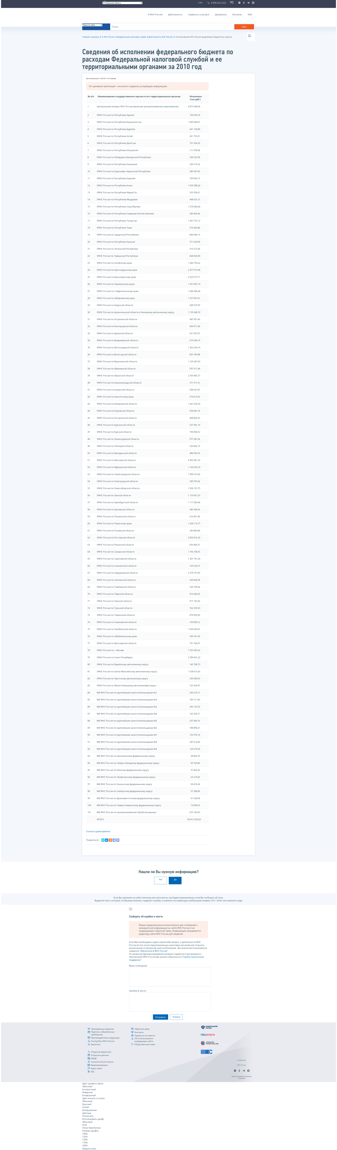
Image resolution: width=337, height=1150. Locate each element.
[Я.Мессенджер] (103, 840)
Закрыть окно (89, 1148)
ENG (250, 14)
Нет (160, 879)
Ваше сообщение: (138, 965)
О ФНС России (155, 14)
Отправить (160, 1017)
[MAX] (117, 840)
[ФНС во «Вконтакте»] (239, 3)
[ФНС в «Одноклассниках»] (244, 3)
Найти (244, 27)
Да (175, 879)
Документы (221, 14)
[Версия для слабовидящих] (201, 2)
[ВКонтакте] (106, 840)
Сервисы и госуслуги (198, 14)
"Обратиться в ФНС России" (154, 950)
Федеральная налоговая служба (131, 37)
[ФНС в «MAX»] (253, 3)
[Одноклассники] (110, 840)
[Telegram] (114, 840)
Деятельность (175, 14)
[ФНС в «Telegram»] (248, 3)
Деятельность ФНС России (161, 37)
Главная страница (90, 37)
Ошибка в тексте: (137, 990)
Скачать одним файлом (98, 831)
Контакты (237, 14)
